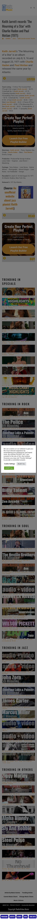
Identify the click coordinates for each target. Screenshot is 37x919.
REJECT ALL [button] (21, 464)
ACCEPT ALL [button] (9, 468)
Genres (19, 917)
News (25, 917)
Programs (4, 917)
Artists (12, 917)
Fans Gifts (32, 917)
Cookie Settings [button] (9, 464)
